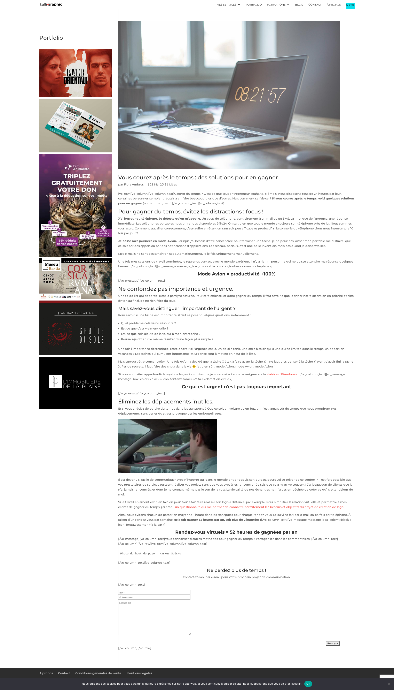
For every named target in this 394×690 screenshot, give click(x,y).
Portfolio (254, 4)
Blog (299, 4)
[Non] (389, 684)
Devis (350, 4)
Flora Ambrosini (135, 184)
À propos (334, 4)
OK (308, 683)
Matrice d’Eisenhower (283, 374)
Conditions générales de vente (98, 673)
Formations (276, 4)
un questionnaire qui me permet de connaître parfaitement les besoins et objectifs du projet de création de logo (259, 507)
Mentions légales (139, 673)
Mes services (226, 4)
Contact (314, 4)
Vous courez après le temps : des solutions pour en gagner (198, 177)
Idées (173, 184)
